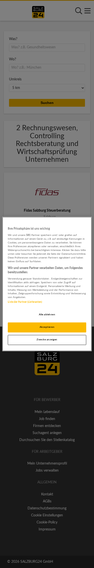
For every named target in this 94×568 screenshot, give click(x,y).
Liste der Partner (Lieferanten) (25, 302)
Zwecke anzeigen (47, 340)
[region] (46, 284)
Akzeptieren (47, 327)
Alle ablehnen (47, 315)
